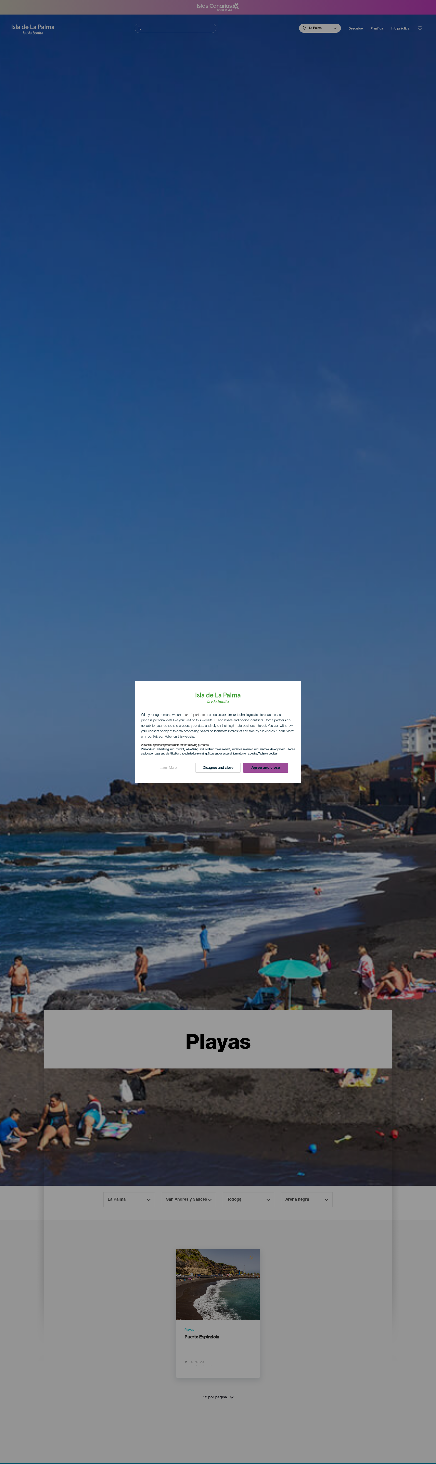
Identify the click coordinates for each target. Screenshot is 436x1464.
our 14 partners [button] (194, 715)
